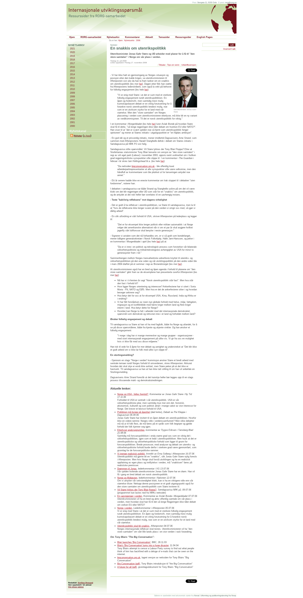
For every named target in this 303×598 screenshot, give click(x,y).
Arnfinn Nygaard (85, 583)
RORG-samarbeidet (90, 37)
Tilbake (162, 65)
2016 (72, 67)
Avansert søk (229, 49)
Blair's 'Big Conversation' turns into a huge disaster (143, 545)
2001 (72, 122)
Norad (196, 595)
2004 (72, 111)
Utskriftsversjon (188, 65)
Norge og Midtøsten (127, 477)
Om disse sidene (76, 587)
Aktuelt (149, 37)
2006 (138, 40)
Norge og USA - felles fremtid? (132, 394)
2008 (72, 96)
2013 (72, 78)
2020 (72, 52)
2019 (72, 56)
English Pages (205, 37)
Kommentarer (132, 37)
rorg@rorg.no (231, 2)
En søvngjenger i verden (129, 496)
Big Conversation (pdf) (128, 563)
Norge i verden (124, 508)
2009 (72, 93)
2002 (72, 118)
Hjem (72, 37)
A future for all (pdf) (127, 567)
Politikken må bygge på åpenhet (133, 412)
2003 (72, 115)
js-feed (87, 136)
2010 (72, 89)
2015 (72, 70)
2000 (72, 126)
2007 (72, 100)
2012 (72, 81)
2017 (72, 63)
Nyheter (78, 136)
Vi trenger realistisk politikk (131, 453)
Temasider (164, 37)
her (140, 84)
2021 (72, 48)
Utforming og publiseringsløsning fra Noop (218, 595)
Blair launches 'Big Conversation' (133, 542)
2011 (72, 85)
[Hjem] (109, 12)
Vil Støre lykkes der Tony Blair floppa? (136, 489)
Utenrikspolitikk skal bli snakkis (133, 526)
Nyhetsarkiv (113, 37)
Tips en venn (173, 65)
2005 (72, 107)
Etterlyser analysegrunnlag (130, 430)
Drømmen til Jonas (127, 468)
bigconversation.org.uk (143, 166)
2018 (72, 59)
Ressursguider (183, 37)
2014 (72, 74)
